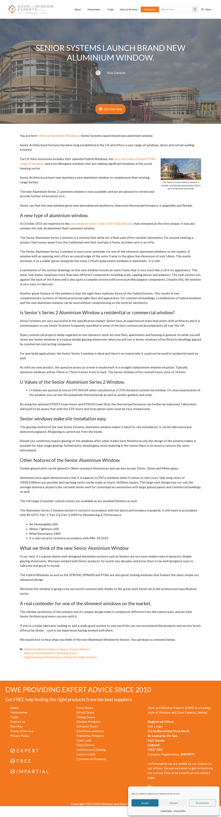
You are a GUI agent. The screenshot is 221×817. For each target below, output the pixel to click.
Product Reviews (79, 649)
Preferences (202, 802)
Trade (110, 9)
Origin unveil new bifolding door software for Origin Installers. (60, 657)
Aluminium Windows (64, 135)
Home (43, 135)
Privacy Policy (180, 811)
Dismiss (174, 802)
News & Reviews (129, 9)
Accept (145, 802)
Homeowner (94, 9)
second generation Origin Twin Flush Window (101, 223)
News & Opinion (59, 649)
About (77, 9)
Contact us (150, 9)
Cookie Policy (166, 811)
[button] (206, 9)
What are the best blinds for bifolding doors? (50, 653)
